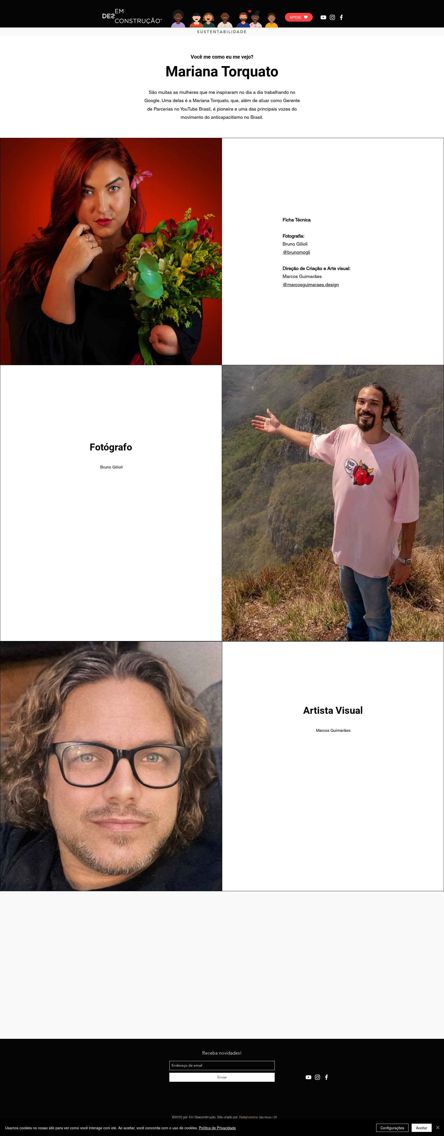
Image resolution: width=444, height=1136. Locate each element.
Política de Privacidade (217, 1127)
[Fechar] (438, 1128)
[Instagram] (332, 17)
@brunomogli (296, 252)
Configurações (392, 1127)
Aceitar (421, 1127)
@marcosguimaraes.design (311, 284)
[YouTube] (323, 17)
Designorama (249, 1117)
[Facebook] (341, 17)
